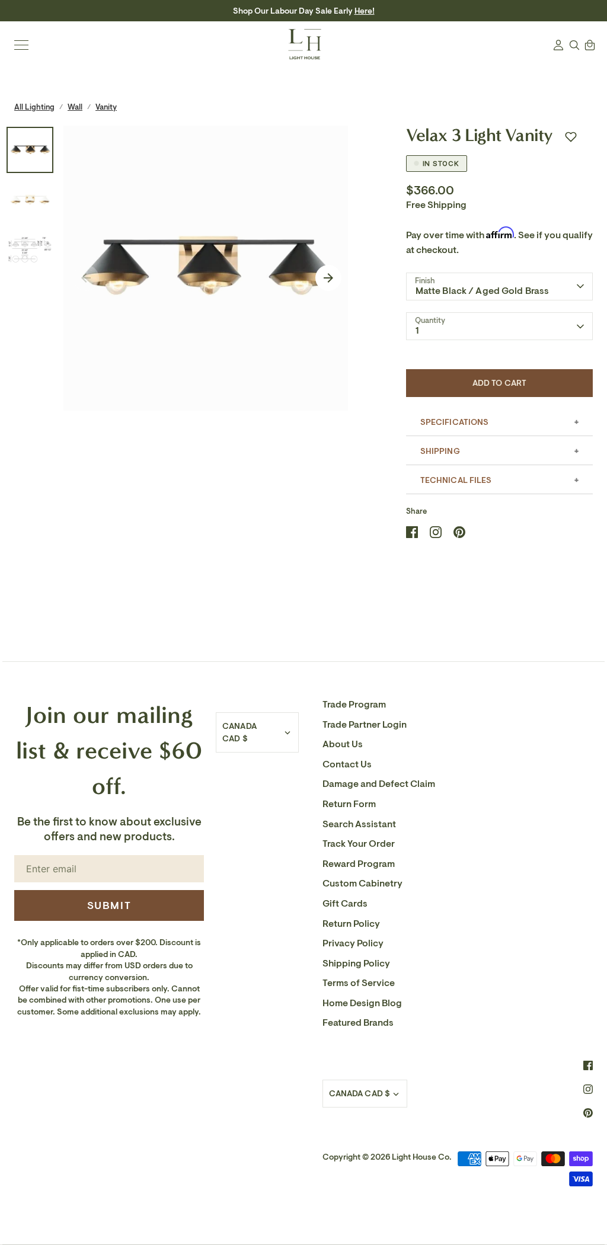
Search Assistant (359, 824)
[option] (206, 268)
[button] (570, 137)
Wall (75, 107)
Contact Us (347, 764)
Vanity (106, 107)
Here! (364, 11)
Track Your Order (358, 843)
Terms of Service (358, 983)
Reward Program (358, 863)
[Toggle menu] (21, 45)
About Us (342, 744)
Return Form (349, 804)
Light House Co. (422, 1157)
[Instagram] (588, 1089)
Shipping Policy (356, 963)
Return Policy (351, 923)
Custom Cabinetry (362, 883)
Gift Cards (345, 903)
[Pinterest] (588, 1113)
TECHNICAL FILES (456, 480)
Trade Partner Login (364, 724)
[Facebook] (588, 1065)
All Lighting (34, 107)
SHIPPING (440, 451)
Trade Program (354, 704)
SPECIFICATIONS (454, 422)
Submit (109, 905)
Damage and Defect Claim (378, 783)
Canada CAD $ (239, 732)
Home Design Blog (362, 1003)
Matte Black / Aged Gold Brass (483, 290)
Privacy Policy (353, 943)
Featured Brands (358, 1022)
